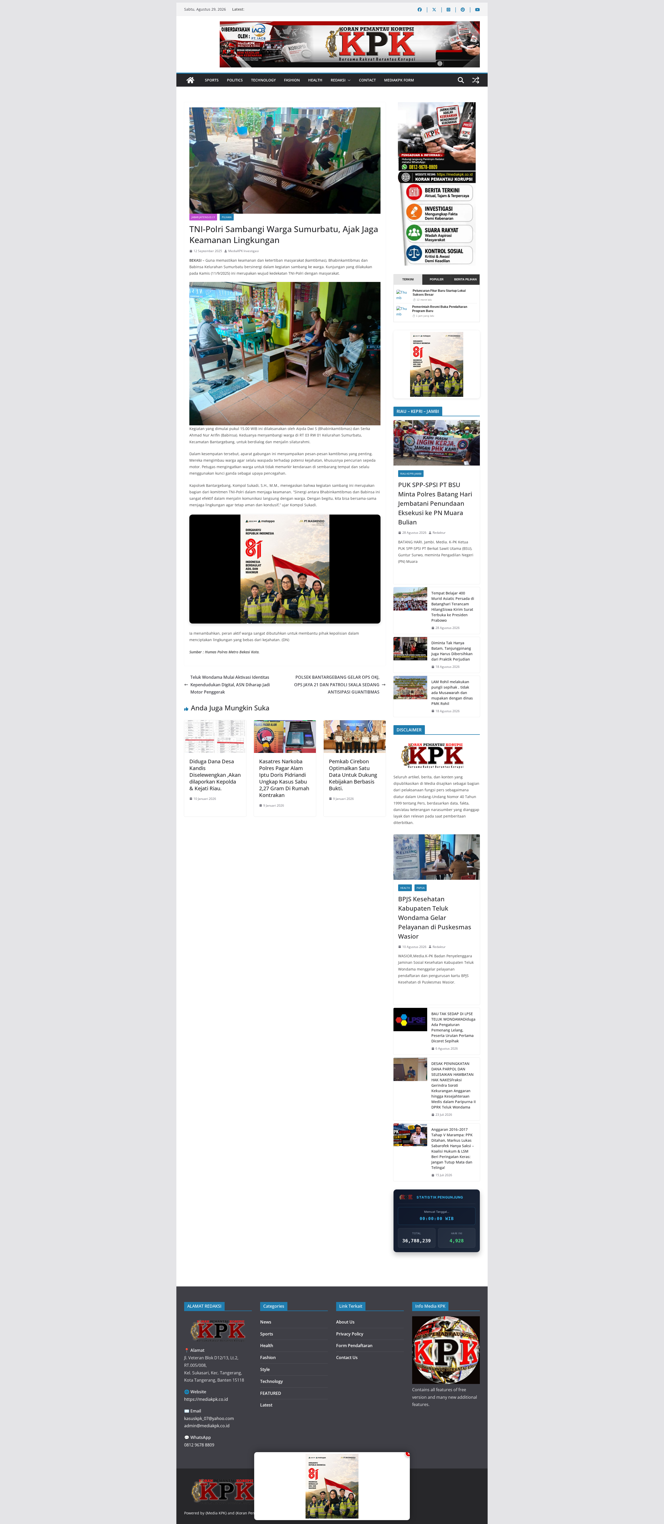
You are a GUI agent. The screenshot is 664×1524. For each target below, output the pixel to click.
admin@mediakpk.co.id (207, 1426)
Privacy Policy (349, 1334)
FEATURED (270, 1393)
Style (265, 1369)
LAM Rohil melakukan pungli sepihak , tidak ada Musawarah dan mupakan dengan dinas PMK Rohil (452, 692)
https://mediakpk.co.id (206, 1399)
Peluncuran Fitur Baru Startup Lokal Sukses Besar (439, 293)
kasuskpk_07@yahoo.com (209, 1418)
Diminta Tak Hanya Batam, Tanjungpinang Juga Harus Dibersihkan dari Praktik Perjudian (452, 651)
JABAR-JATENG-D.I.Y (203, 217)
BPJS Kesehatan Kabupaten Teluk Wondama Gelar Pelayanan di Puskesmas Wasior (434, 917)
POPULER (437, 279)
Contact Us (347, 1357)
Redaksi (338, 80)
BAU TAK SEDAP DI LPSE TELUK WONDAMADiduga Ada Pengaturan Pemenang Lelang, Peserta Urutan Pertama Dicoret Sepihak (453, 1027)
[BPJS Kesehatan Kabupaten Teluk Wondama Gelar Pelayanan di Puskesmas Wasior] (436, 857)
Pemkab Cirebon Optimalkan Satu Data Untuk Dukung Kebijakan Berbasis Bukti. (353, 775)
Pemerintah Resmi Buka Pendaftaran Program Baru (439, 309)
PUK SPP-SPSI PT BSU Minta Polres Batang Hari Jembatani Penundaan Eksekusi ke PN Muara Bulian (435, 503)
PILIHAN (227, 217)
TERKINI (408, 279)
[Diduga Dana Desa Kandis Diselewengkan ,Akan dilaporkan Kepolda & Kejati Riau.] (215, 724)
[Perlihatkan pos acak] (476, 80)
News (265, 1322)
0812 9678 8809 (199, 1445)
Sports (212, 80)
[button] (348, 80)
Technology (263, 80)
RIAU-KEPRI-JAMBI (410, 473)
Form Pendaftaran (354, 1345)
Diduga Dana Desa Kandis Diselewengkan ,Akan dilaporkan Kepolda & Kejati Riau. (215, 775)
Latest (266, 1405)
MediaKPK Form (399, 80)
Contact (367, 80)
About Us (345, 1322)
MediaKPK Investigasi (243, 251)
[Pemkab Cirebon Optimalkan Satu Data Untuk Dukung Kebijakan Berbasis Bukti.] (355, 724)
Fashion (292, 80)
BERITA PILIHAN (465, 279)
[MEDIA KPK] (432, 741)
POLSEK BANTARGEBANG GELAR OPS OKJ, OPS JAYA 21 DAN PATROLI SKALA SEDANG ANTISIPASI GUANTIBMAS (336, 684)
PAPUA (421, 888)
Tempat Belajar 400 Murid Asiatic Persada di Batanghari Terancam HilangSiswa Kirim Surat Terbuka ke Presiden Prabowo (452, 607)
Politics (235, 80)
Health (315, 80)
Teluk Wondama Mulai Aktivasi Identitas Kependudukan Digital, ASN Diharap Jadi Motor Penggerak (230, 684)
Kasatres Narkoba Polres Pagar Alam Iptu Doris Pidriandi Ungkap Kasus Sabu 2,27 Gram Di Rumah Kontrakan (284, 778)
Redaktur (439, 532)
